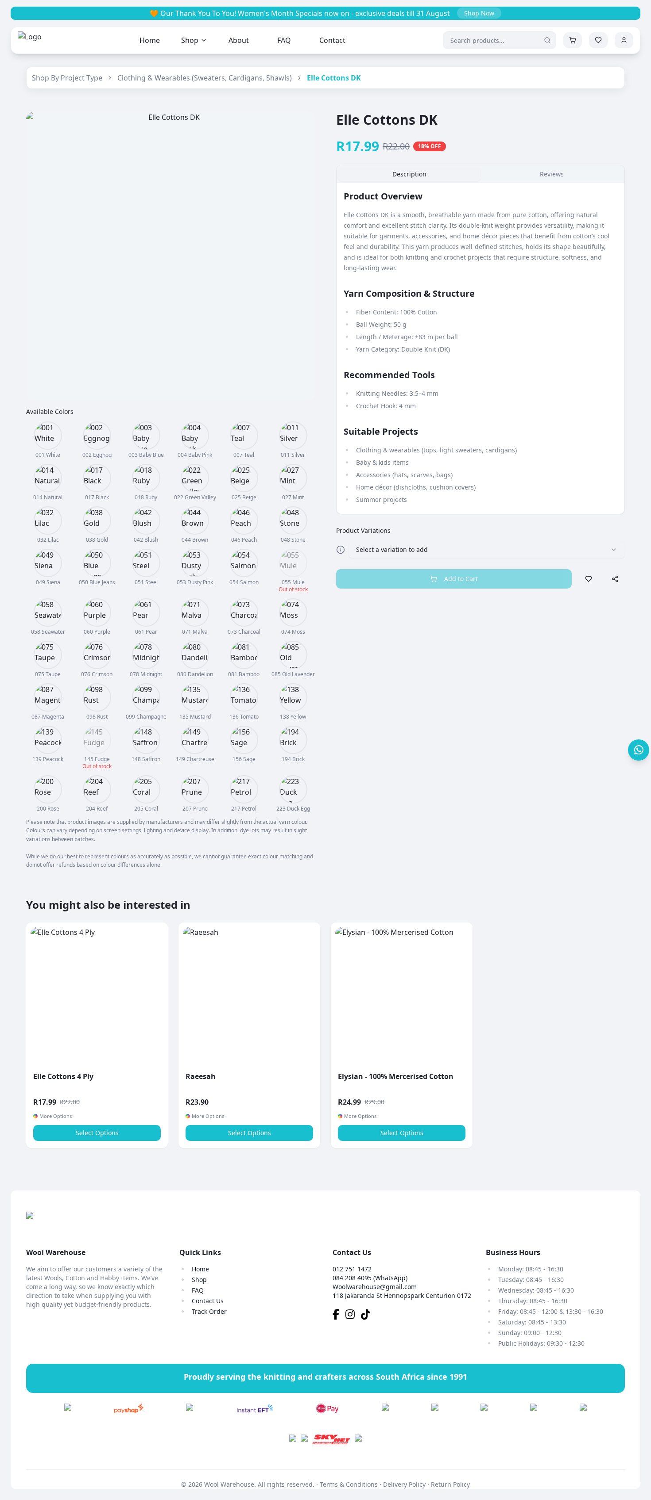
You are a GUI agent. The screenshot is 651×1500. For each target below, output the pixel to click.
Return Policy (450, 1484)
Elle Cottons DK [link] (334, 78)
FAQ (284, 40)
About (239, 40)
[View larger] (48, 435)
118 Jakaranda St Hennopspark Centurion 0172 (402, 1295)
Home (150, 40)
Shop (189, 40)
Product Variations (363, 530)
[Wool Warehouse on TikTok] (368, 1316)
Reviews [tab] (552, 174)
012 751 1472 (352, 1269)
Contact (332, 40)
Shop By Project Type (67, 78)
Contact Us (208, 1301)
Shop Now (479, 13)
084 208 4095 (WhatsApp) (370, 1278)
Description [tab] (409, 174)
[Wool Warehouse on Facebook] (339, 1316)
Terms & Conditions (349, 1484)
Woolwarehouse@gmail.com (375, 1286)
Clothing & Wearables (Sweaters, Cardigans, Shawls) (204, 78)
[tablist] (480, 174)
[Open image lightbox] (170, 256)
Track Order (209, 1311)
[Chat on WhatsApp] (638, 750)
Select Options (97, 1133)
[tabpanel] (480, 348)
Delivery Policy (404, 1484)
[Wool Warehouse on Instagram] (353, 1316)
